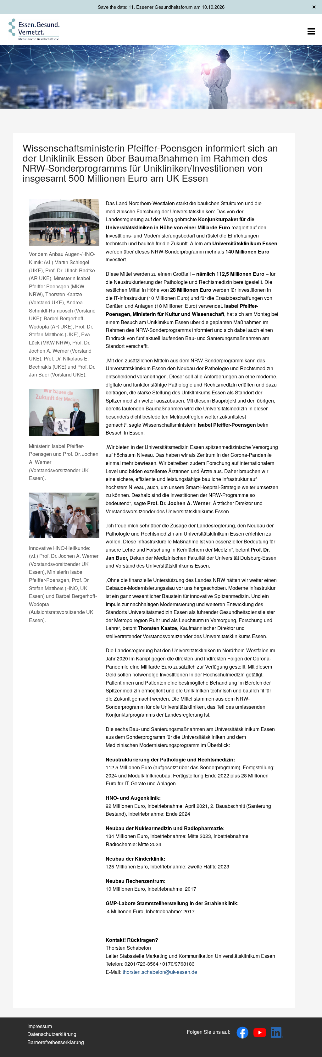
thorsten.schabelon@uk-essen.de (160, 971)
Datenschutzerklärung (51, 1034)
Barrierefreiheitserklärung (55, 1042)
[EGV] (33, 28)
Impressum (39, 1026)
